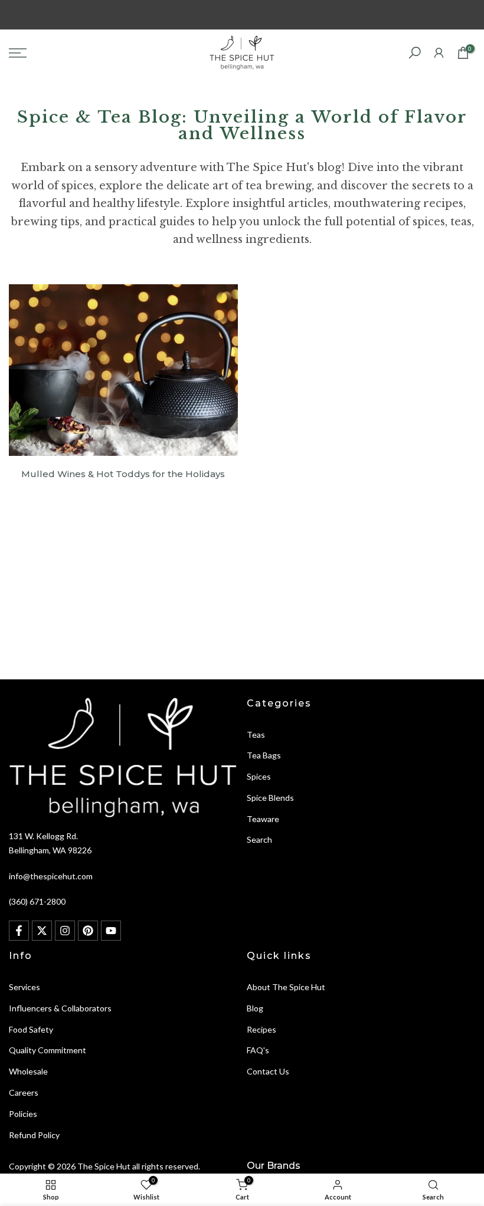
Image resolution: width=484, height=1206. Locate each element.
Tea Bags (264, 755)
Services (24, 987)
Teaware (263, 819)
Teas (256, 734)
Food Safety (31, 1029)
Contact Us (268, 1071)
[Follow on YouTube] (111, 931)
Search (259, 839)
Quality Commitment (47, 1050)
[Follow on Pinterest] (88, 931)
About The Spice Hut (286, 987)
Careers (23, 1092)
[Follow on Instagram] (65, 931)
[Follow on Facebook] (19, 931)
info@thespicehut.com (51, 876)
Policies (23, 1114)
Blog (255, 1008)
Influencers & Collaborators (60, 1008)
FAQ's (258, 1050)
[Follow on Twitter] (42, 931)
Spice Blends (270, 798)
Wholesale (28, 1071)
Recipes (261, 1029)
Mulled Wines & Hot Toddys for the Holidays (123, 473)
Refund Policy (34, 1135)
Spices (259, 776)
